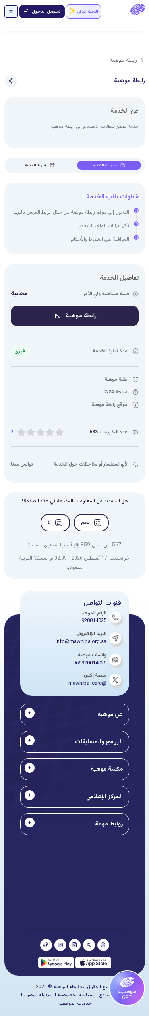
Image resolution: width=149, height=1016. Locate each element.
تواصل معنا (22, 464)
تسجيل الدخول (46, 11)
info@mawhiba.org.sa (81, 642)
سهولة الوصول (37, 995)
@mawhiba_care (87, 683)
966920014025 (89, 663)
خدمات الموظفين (74, 1003)
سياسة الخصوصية (75, 995)
